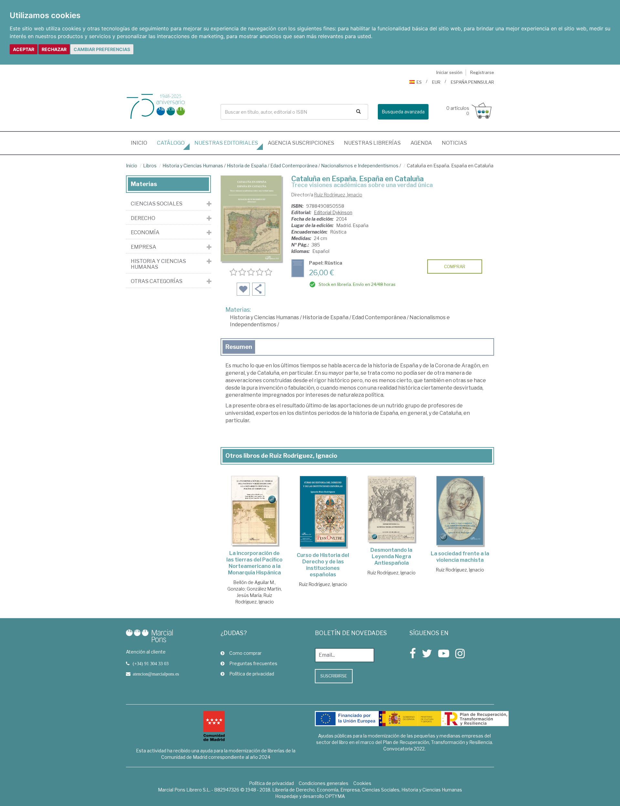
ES (419, 82)
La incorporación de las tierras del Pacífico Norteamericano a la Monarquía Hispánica (254, 563)
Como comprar (245, 653)
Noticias (454, 143)
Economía (145, 233)
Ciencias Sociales (156, 204)
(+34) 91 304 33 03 (151, 663)
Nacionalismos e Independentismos (359, 165)
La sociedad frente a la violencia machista (460, 556)
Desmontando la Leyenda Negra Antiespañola (391, 556)
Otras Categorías (156, 281)
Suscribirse (333, 675)
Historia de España (247, 165)
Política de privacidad (251, 673)
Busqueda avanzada (403, 111)
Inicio (141, 143)
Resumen (238, 346)
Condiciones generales (323, 783)
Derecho (143, 218)
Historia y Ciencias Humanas (192, 165)
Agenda (421, 143)
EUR (436, 82)
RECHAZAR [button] (54, 49)
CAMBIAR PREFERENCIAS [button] (102, 49)
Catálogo (171, 143)
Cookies (362, 783)
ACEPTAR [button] (23, 49)
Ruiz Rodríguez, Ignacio (338, 194)
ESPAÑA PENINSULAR (472, 82)
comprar (454, 266)
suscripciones (301, 143)
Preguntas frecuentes (253, 663)
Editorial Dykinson (333, 212)
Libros (150, 165)
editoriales (226, 143)
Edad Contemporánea (293, 165)
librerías (372, 143)
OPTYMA (335, 796)
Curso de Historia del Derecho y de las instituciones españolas (323, 565)
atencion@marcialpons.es (156, 674)
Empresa (143, 247)
